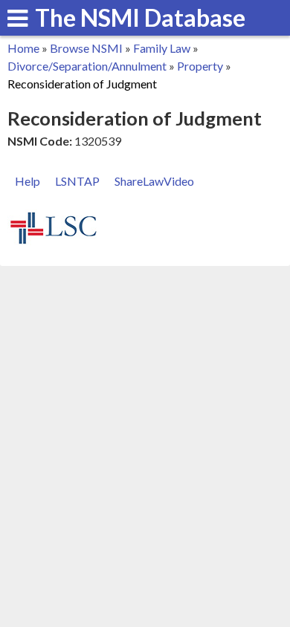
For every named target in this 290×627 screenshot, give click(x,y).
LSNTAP (77, 181)
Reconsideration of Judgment (82, 84)
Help (27, 181)
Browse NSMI (86, 48)
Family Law (161, 48)
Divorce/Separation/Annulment (87, 66)
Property (200, 66)
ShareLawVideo (154, 181)
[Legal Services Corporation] (53, 242)
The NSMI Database (140, 17)
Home (23, 48)
